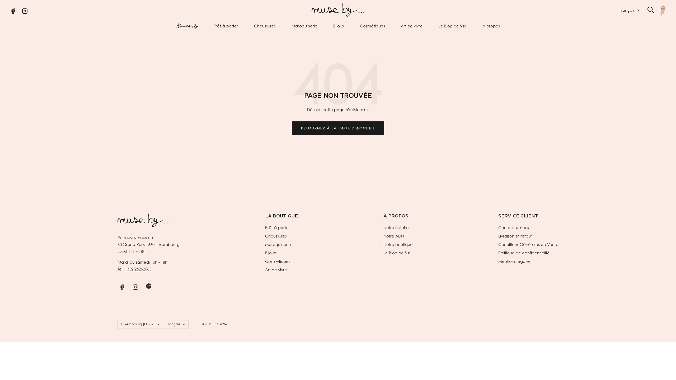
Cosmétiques (372, 25)
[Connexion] (662, 11)
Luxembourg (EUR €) (138, 324)
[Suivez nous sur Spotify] (148, 286)
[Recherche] (650, 9)
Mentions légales (514, 261)
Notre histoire (396, 227)
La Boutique (281, 216)
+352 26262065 (138, 269)
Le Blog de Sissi (453, 25)
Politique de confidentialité (524, 252)
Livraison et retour (515, 236)
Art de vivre (412, 25)
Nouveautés (187, 25)
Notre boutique (398, 244)
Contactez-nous (513, 227)
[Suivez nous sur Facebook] (122, 286)
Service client (518, 216)
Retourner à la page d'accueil (338, 128)
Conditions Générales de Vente (528, 244)
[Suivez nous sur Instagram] (135, 286)
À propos (491, 25)
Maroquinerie (304, 25)
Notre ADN (393, 236)
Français (627, 10)
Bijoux (338, 25)
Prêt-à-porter (225, 25)
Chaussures (265, 25)
